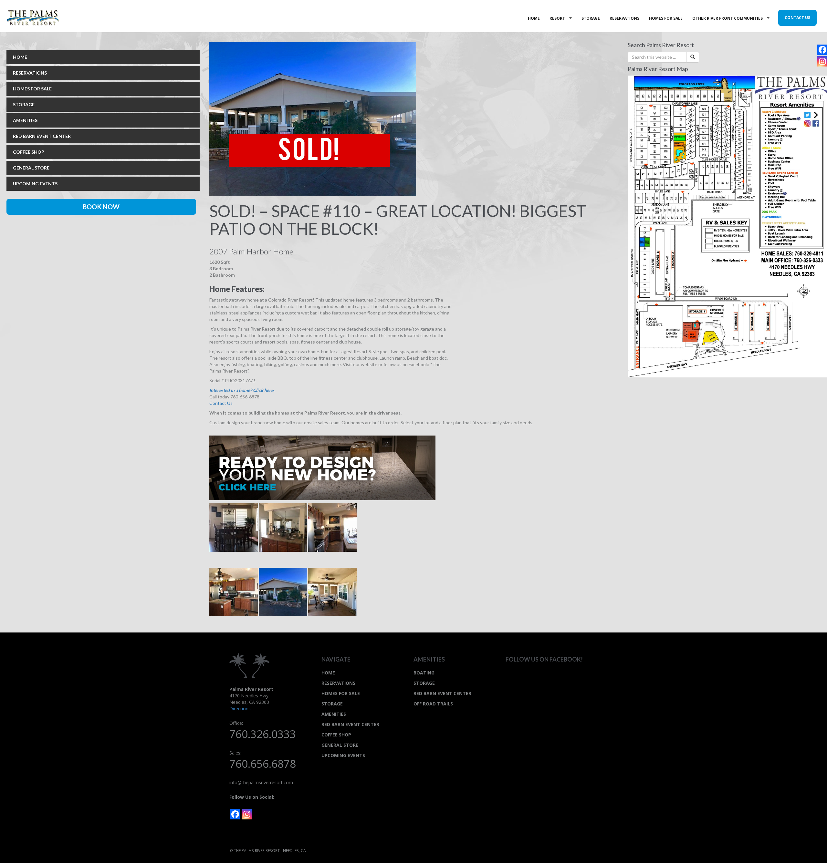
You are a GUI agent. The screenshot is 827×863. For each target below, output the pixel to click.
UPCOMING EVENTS (35, 183)
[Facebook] (235, 814)
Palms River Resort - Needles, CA (39, 18)
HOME (20, 57)
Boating (424, 673)
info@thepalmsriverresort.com (261, 782)
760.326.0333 (262, 734)
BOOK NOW (101, 207)
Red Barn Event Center (442, 693)
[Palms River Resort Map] (727, 226)
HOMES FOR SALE (32, 88)
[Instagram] (247, 814)
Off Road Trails (433, 704)
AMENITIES (25, 120)
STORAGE (24, 104)
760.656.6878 (262, 763)
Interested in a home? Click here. (241, 390)
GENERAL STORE (31, 167)
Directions (240, 708)
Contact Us (221, 403)
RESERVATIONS (30, 73)
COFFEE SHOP (28, 152)
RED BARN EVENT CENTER (42, 136)
